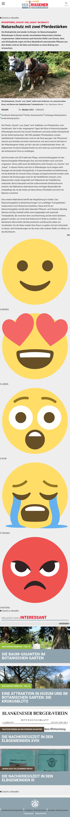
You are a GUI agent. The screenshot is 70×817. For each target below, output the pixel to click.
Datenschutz (40, 813)
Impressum (29, 813)
